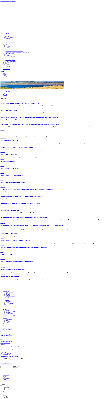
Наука (4, 376)
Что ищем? (14, 366)
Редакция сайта (3, 352)
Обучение (5, 377)
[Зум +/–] (3, 384)
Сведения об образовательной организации (9, 356)
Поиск (13, 367)
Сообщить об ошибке (5, 354)
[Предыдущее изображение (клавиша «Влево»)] (1, 385)
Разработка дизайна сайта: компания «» (6, 363)
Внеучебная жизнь (7, 378)
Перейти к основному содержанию (8, 1)
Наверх (2, 71)
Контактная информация (5, 353)
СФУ (4, 374)
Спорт (4, 379)
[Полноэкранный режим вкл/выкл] (2, 384)
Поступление (6, 375)
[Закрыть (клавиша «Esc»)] (1, 384)
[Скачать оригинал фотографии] (4, 384)
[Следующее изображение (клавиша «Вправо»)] (2, 385)
